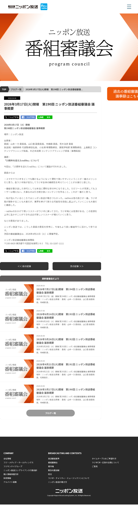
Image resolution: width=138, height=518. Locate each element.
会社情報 (7, 458)
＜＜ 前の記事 (24, 266)
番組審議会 (53, 462)
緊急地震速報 (53, 470)
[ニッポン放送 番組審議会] (69, 47)
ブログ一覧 (16, 89)
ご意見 (95, 466)
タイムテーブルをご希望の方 (104, 458)
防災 (50, 474)
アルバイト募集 (10, 482)
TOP (4, 89)
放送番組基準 (53, 458)
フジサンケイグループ (13, 466)
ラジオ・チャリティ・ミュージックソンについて (68, 478)
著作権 (51, 466)
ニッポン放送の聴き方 (57, 482)
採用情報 (7, 478)
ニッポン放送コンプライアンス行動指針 (20, 470)
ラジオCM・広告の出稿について (105, 462)
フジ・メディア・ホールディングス (18, 462)
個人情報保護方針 (11, 474)
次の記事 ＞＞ (77, 266)
